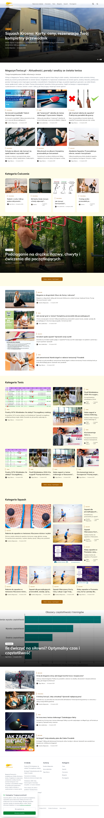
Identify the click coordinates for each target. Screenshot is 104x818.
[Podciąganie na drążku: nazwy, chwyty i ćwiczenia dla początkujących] (52, 244)
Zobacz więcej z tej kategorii (51, 279)
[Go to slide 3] (101, 59)
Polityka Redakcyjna (53, 808)
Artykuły (27, 763)
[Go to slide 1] (97, 59)
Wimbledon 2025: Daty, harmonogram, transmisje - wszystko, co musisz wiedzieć (32, 782)
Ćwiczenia (47, 4)
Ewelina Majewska (10, 48)
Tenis (53, 4)
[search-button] (93, 4)
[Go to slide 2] (99, 59)
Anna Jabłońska (47, 769)
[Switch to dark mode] (97, 3)
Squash (66, 4)
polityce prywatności (25, 805)
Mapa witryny (63, 808)
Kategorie (65, 763)
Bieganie (59, 4)
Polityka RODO (42, 808)
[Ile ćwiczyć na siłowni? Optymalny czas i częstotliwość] (52, 638)
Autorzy (46, 763)
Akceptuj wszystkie (19, 813)
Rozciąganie (73, 4)
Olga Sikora (8, 263)
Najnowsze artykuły (37, 4)
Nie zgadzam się (19, 809)
